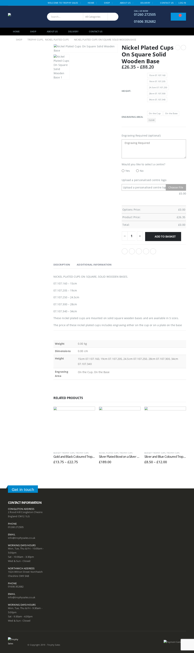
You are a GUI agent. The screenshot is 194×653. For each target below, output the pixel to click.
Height (126, 91)
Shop (107, 2)
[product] (74, 427)
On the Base (171, 113)
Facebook (125, 251)
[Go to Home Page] (9, 40)
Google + (146, 251)
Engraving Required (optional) (141, 135)
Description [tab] (61, 264)
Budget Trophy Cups (64, 452)
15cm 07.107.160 (157, 75)
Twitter (132, 251)
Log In (182, 2)
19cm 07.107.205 (157, 81)
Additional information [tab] (94, 264)
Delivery (145, 2)
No (141, 171)
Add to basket (165, 236)
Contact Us (167, 2)
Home (91, 2)
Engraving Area (132, 117)
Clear (151, 120)
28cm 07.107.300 (157, 93)
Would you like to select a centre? (143, 164)
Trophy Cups (82, 452)
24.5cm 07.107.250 (158, 87)
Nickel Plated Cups (109, 452)
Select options (88, 412)
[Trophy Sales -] (24, 16)
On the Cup (155, 113)
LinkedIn (139, 251)
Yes (127, 171)
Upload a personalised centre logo (144, 180)
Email (153, 251)
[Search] (113, 16)
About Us (125, 2)
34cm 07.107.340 (157, 99)
